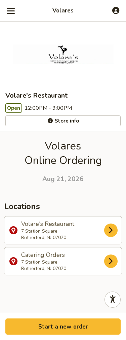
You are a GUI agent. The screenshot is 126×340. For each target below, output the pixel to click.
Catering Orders (43, 261)
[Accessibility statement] (112, 300)
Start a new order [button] (63, 327)
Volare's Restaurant (47, 230)
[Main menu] (11, 11)
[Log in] (115, 10)
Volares (63, 10)
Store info (66, 120)
